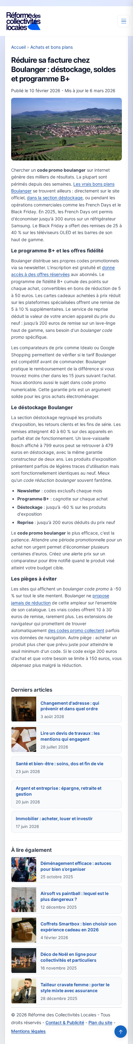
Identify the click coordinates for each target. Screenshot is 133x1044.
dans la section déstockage (55, 197)
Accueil (18, 47)
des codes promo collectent (76, 630)
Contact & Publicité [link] (64, 1022)
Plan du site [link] (100, 1022)
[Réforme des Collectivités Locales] (23, 21)
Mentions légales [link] (28, 1031)
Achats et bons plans (51, 47)
